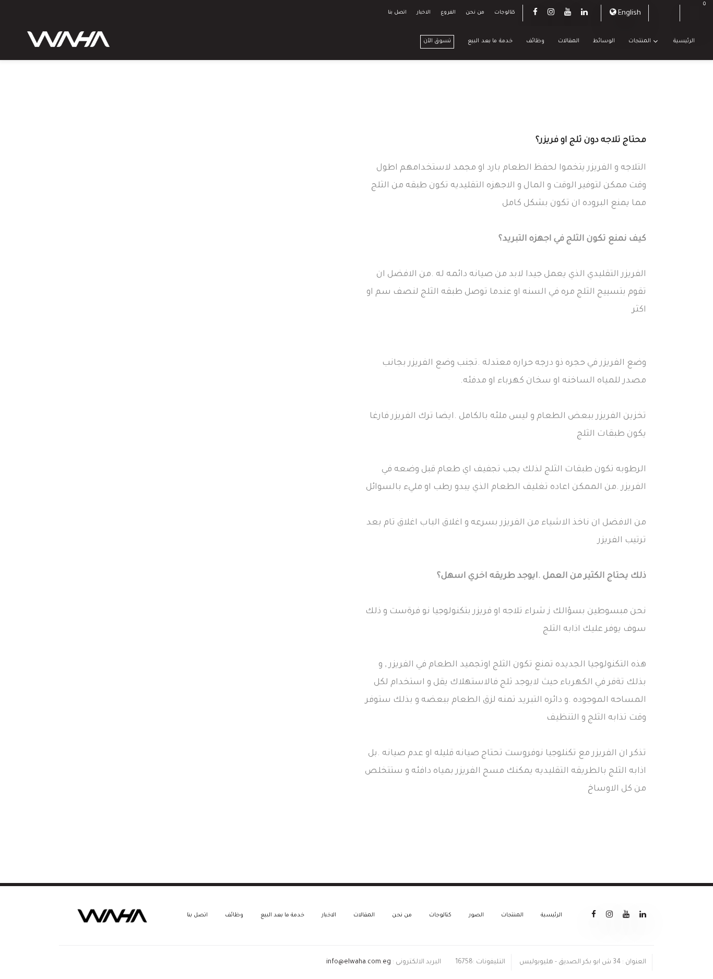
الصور (476, 915)
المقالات (568, 41)
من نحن (475, 13)
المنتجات (639, 41)
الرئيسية (684, 41)
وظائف (535, 41)
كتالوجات (504, 13)
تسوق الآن (437, 41)
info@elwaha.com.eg (358, 962)
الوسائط (604, 41)
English (629, 13)
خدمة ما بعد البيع (490, 41)
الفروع (448, 13)
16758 (464, 962)
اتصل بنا (397, 13)
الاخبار (424, 13)
